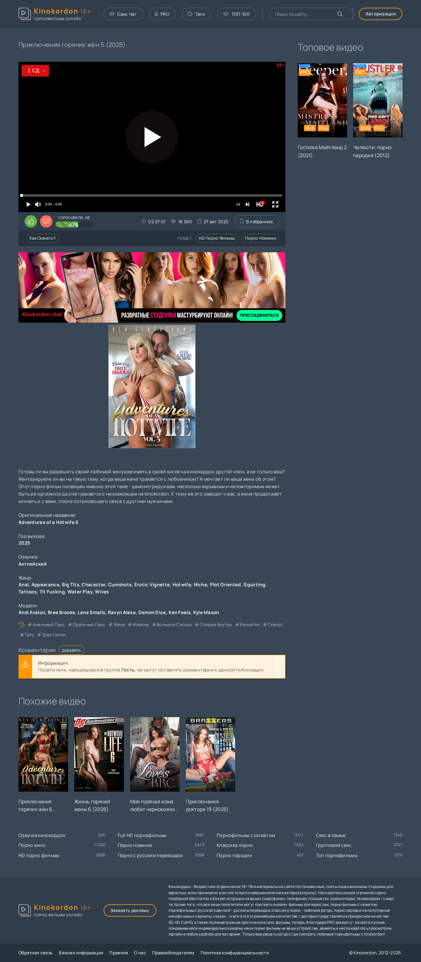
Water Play (79, 591)
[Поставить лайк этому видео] (31, 221)
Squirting (254, 584)
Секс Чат (126, 14)
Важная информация (81, 953)
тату (29, 635)
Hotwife (182, 584)
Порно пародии (234, 855)
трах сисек (54, 635)
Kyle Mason (206, 612)
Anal (23, 584)
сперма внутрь (216, 624)
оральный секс (89, 624)
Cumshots (120, 584)
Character (93, 584)
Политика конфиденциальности (235, 953)
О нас (140, 953)
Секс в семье (331, 835)
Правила (118, 953)
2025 (24, 543)
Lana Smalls (91, 612)
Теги (200, 14)
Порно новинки (260, 238)
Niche (200, 584)
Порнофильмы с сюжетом (246, 835)
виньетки (250, 624)
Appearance (45, 584)
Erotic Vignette (152, 584)
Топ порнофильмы (337, 855)
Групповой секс (334, 845)
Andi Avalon (31, 612)
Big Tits (70, 584)
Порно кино (31, 845)
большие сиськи (174, 624)
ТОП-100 (240, 14)
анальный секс (49, 624)
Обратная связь (35, 953)
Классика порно (235, 845)
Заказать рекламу (129, 910)
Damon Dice (152, 612)
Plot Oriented (225, 584)
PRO (165, 14)
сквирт (275, 624)
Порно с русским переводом (150, 855)
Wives (102, 591)
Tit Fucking (52, 591)
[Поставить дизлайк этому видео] (46, 221)
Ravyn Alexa (122, 612)
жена (119, 624)
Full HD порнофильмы (142, 835)
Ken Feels (179, 612)
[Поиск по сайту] (340, 14)
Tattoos (27, 591)
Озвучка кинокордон (41, 835)
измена (141, 624)
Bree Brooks (61, 612)
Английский (32, 564)
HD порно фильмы (217, 238)
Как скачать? (43, 238)
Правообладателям (173, 953)
